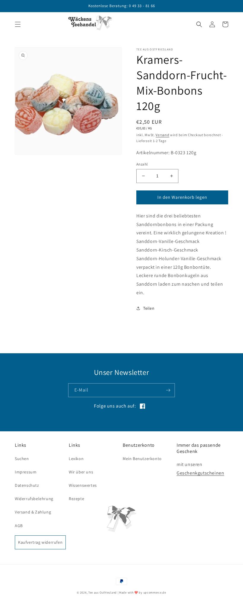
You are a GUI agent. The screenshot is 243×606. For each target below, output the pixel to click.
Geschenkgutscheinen (200, 473)
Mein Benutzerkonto (142, 458)
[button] (17, 24)
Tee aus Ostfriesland (102, 592)
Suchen (22, 458)
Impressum (25, 472)
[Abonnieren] (168, 390)
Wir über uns (81, 472)
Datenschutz (27, 485)
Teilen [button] (149, 308)
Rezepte (76, 498)
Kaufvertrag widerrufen (40, 542)
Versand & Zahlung (33, 512)
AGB (19, 525)
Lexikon (76, 458)
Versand (162, 135)
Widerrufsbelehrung (34, 498)
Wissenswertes (83, 485)
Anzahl (142, 164)
